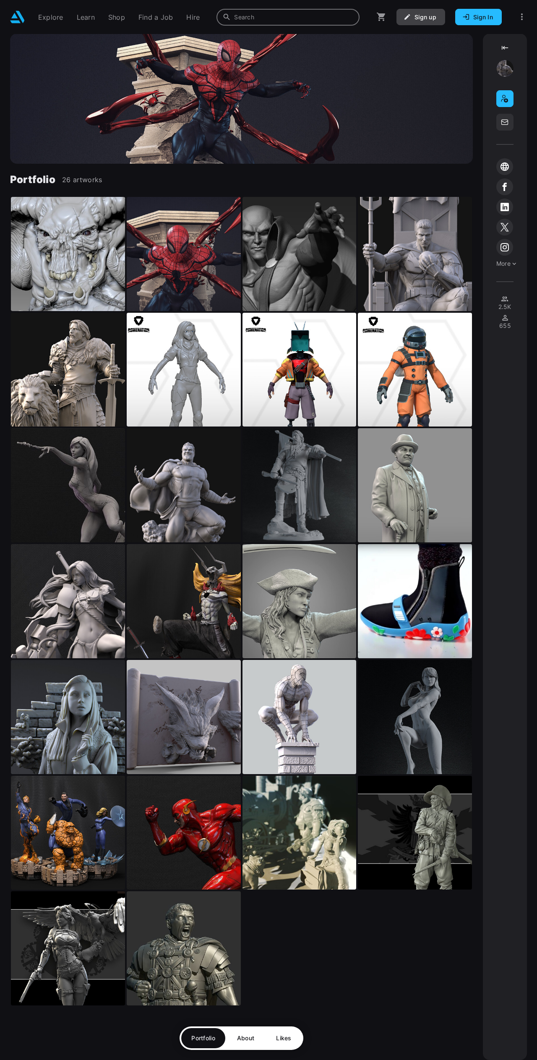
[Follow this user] (505, 98)
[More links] (522, 17)
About (245, 1038)
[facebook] (504, 186)
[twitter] (504, 227)
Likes (283, 1038)
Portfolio (203, 1038)
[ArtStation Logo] (17, 17)
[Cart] (381, 17)
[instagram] (504, 247)
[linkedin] (504, 207)
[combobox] (288, 17)
